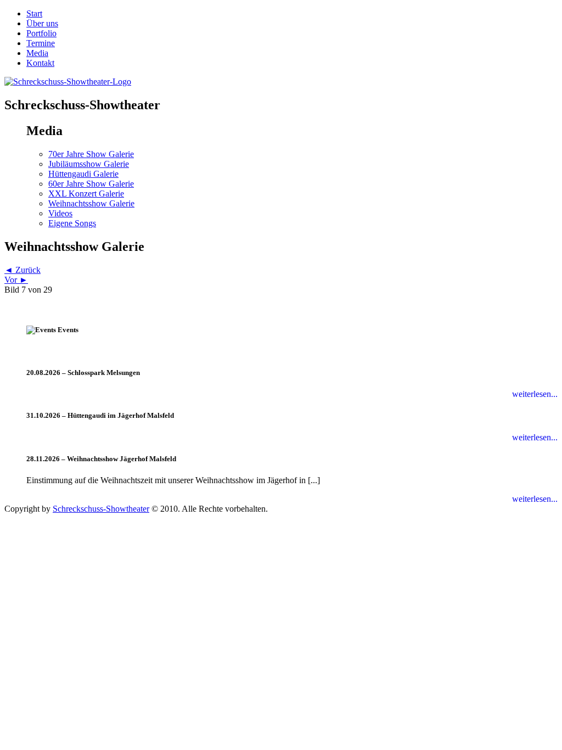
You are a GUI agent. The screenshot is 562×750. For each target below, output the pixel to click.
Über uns (42, 23)
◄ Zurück (22, 270)
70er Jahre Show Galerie (91, 154)
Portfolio (41, 33)
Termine (40, 43)
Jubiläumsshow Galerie (88, 164)
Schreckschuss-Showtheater (101, 508)
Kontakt (40, 63)
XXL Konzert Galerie (86, 193)
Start (34, 13)
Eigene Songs (72, 223)
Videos (60, 213)
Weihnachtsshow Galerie (91, 203)
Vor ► (16, 279)
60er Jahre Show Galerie (91, 183)
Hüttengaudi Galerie (83, 173)
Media (37, 53)
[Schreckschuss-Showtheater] (67, 81)
